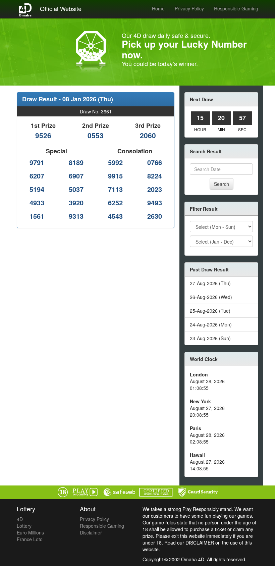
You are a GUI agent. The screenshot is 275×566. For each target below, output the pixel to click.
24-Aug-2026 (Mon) (211, 324)
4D (20, 519)
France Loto (30, 539)
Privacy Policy (189, 8)
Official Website (60, 8)
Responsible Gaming (236, 8)
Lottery (24, 525)
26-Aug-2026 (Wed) (211, 297)
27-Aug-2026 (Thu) (210, 283)
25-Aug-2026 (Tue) (210, 310)
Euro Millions (30, 532)
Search (221, 184)
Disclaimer (91, 532)
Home (158, 8)
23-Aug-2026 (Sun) (210, 338)
